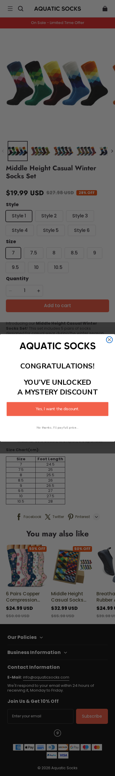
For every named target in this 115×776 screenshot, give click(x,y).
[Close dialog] (109, 340)
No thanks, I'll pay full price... (57, 428)
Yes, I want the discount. (57, 409)
